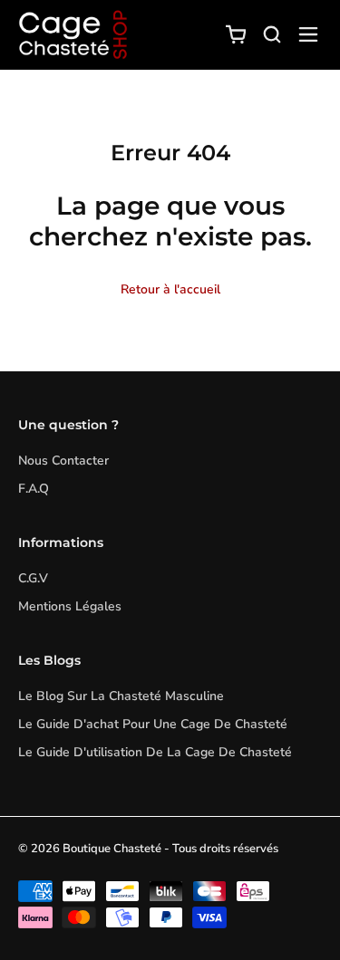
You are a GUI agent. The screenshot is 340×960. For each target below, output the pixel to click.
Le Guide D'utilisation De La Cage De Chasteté (155, 752)
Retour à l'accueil (170, 289)
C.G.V (33, 578)
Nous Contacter (63, 460)
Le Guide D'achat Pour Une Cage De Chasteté (152, 724)
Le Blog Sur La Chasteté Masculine (121, 696)
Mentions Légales (69, 606)
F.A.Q (33, 488)
